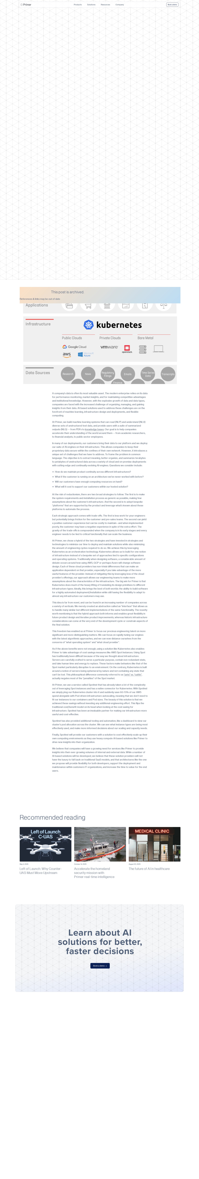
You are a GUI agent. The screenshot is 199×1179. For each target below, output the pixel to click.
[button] (77, 4)
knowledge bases (94, 429)
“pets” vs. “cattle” (133, 674)
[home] (25, 4)
